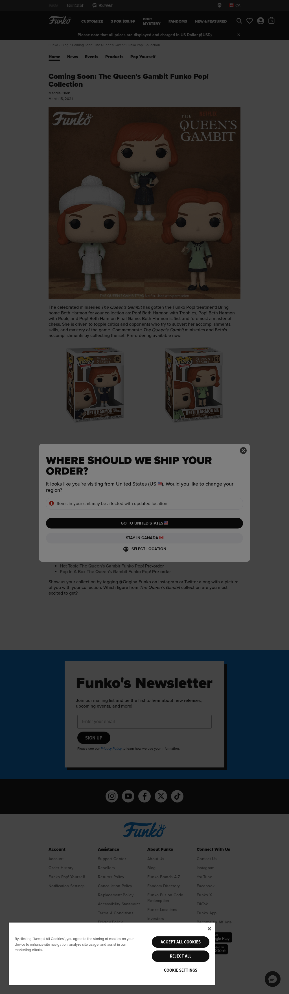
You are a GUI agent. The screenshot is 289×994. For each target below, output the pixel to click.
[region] (112, 953)
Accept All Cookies (181, 942)
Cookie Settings (180, 970)
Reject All (181, 956)
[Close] (209, 928)
